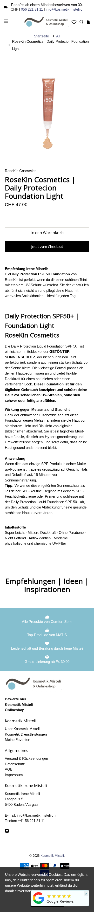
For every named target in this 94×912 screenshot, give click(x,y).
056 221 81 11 (32, 9)
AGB (9, 769)
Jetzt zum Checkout (47, 246)
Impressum (14, 775)
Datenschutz (15, 764)
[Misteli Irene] (39, 903)
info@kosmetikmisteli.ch (65, 9)
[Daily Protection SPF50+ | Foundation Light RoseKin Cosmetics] (47, 111)
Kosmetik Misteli (52, 855)
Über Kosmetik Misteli (22, 729)
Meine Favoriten (17, 740)
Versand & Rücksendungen (26, 758)
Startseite (41, 36)
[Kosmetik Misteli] (47, 22)
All (58, 36)
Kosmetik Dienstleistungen (26, 734)
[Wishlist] (74, 21)
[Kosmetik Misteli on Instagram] (7, 831)
